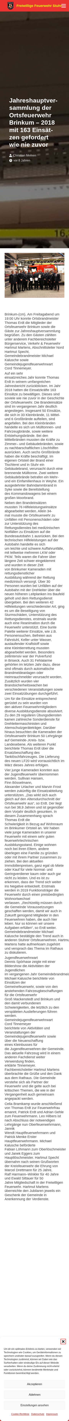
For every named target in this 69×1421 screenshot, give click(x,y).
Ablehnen (34, 1394)
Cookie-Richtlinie (20, 1414)
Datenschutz (37, 1414)
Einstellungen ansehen (35, 1405)
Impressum (52, 1414)
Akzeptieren (34, 1384)
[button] (63, 1341)
